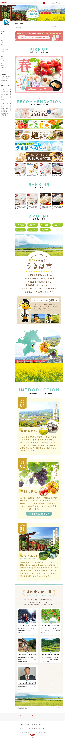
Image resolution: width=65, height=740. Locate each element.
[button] (61, 1)
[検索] (44, 3)
